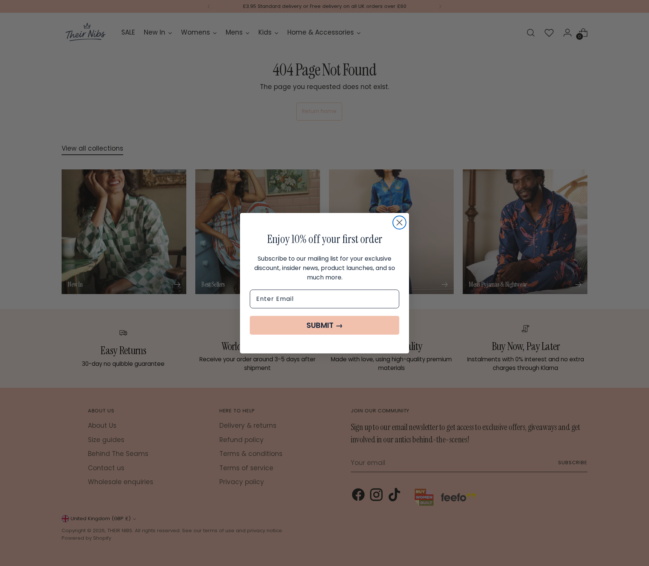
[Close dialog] (399, 222)
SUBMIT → (324, 325)
